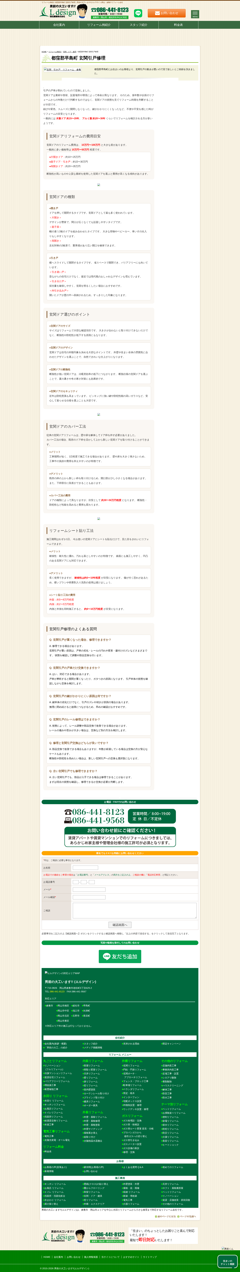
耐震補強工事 (51, 1089)
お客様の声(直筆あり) (56, 1167)
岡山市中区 (63, 1010)
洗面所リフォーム (54, 1116)
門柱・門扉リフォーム (134, 1069)
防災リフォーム (171, 1133)
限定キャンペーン (172, 1043)
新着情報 (49, 1171)
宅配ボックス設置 (132, 1101)
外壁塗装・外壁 (131, 1184)
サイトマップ (150, 1257)
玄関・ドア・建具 (69, 52)
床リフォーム (91, 1081)
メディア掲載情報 (93, 1047)
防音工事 (167, 1093)
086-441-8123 (57, 991)
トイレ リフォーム (54, 1192)
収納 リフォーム (131, 1192)
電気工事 (49, 1136)
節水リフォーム (171, 1125)
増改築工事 (50, 1085)
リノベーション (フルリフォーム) (53, 1067)
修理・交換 (129, 1152)
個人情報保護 (91, 1257)
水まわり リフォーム (55, 1200)
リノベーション (171, 1196)
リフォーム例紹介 (99, 24)
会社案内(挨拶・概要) (56, 1043)
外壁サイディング (93, 1129)
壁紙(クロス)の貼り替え (96, 1184)
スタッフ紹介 (138, 24)
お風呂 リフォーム (54, 1188)
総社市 (76, 1005)
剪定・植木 (129, 1093)
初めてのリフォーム (173, 1167)
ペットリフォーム (172, 1109)
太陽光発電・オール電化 (57, 1140)
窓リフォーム (91, 1085)
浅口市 (76, 1010)
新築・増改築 (130, 1196)
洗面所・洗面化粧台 (55, 1196)
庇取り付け (89, 1137)
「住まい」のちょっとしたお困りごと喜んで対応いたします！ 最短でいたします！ (162, 1235)
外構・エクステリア (94, 1204)
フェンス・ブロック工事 (135, 1081)
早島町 (86, 1005)
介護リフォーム (171, 1137)
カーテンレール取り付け (96, 1093)
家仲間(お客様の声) (94, 1167)
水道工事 (49, 1124)
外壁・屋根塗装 (92, 1125)
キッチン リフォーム (55, 1184)
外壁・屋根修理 (92, 1121)
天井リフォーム (92, 1073)
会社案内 (59, 24)
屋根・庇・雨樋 (131, 1188)
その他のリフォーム (173, 1204)
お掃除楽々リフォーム (174, 1113)
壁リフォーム (91, 1077)
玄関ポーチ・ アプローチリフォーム (134, 1075)
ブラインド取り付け (94, 1097)
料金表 (178, 24)
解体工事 (167, 1089)
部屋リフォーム (92, 1065)
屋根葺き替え (91, 1133)
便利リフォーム (171, 1117)
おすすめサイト (131, 1257)
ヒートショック (171, 1144)
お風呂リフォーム (54, 1108)
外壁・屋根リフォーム (95, 1117)
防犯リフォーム (171, 1129)
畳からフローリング (94, 1188)
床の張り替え (51, 1204)
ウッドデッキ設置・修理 (135, 1109)
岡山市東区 (63, 1020)
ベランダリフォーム (133, 1089)
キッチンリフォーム (55, 1104)
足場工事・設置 (171, 1073)
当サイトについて (110, 1257)
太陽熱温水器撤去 (93, 1141)
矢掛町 (86, 1010)
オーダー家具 (91, 1105)
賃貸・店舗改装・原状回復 (176, 1200)
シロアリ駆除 (169, 1077)
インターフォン (131, 1097)
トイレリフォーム (54, 1112)
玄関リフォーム (131, 1065)
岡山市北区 (63, 1015)
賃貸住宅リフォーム (55, 1077)
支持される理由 (131, 1043)
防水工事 (167, 1097)
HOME (44, 52)
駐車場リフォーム (132, 1085)
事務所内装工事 (171, 1069)
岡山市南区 (63, 1005)
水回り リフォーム (54, 1100)
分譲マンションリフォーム (58, 1073)
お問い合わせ (91, 1171)
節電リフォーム (171, 1121)
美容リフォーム (171, 1141)
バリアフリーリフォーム (57, 1081)
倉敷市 (49, 1005)
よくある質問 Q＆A (133, 1167)
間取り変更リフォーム (95, 1069)
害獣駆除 (167, 1081)
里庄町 (86, 1015)
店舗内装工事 (169, 1065)
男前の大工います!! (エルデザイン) (70, 982)
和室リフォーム (92, 1192)
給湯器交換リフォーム (56, 1120)
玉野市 (76, 1015)
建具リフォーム (92, 1101)
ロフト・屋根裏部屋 (173, 1188)
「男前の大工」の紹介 (56, 1047)
